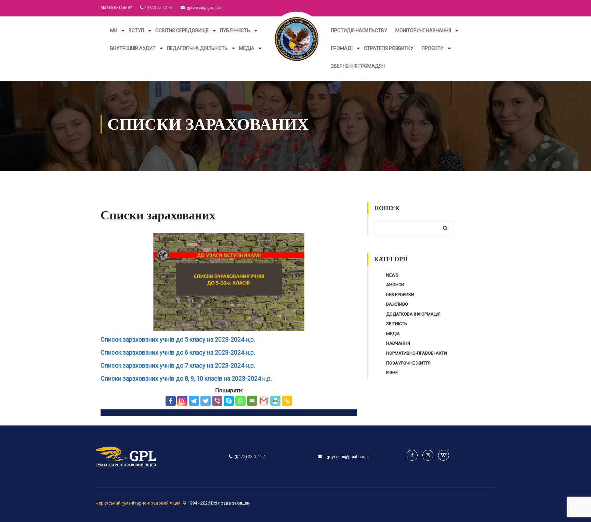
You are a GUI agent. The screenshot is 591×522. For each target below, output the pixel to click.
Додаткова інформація (413, 314)
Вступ (136, 30)
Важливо (397, 304)
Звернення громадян (358, 66)
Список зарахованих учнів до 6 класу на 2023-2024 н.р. (178, 352)
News (392, 275)
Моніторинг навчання (423, 30)
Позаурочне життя (408, 363)
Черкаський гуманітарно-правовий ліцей (138, 503)
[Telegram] (194, 401)
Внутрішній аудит (133, 48)
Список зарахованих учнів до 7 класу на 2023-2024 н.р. (178, 365)
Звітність (396, 323)
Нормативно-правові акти (416, 353)
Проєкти (433, 48)
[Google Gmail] (264, 401)
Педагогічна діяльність (197, 48)
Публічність (235, 30)
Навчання (398, 343)
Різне (392, 372)
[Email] (252, 401)
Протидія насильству (359, 30)
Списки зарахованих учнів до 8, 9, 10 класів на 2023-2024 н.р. (186, 378)
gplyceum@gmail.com (205, 7)
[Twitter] (205, 401)
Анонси (395, 284)
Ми (113, 30)
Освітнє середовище (182, 30)
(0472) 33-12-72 (158, 7)
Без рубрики (400, 294)
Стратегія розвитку (388, 48)
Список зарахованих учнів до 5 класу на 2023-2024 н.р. (178, 339)
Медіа (246, 48)
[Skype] (229, 401)
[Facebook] (171, 401)
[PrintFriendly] (275, 401)
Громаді (342, 48)
